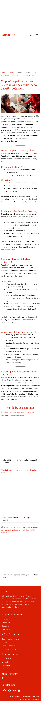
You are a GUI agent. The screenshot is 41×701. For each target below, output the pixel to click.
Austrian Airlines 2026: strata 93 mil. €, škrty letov (20, 576)
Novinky (11, 73)
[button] (30, 35)
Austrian (9, 35)
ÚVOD (3, 73)
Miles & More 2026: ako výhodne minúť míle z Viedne (20, 461)
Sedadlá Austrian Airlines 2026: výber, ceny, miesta (20, 518)
